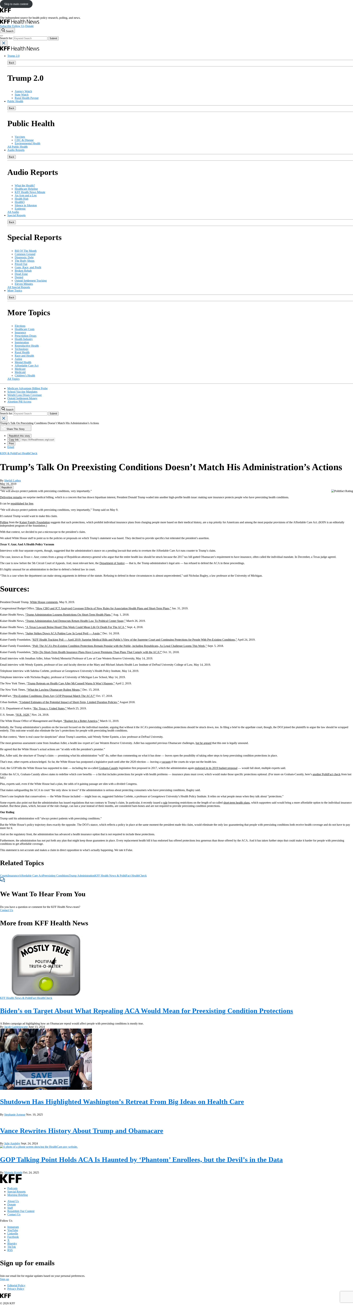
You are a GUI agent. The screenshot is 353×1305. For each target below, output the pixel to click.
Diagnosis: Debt (24, 257)
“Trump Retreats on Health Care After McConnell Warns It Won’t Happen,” (70, 683)
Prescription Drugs (25, 335)
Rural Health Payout (26, 98)
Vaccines (20, 136)
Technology (21, 349)
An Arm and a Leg (26, 195)
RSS (10, 1250)
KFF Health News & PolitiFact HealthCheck (121, 875)
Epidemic (20, 208)
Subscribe (5, 26)
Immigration (22, 342)
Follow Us (18, 26)
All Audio (13, 212)
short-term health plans (236, 802)
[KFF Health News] (19, 22)
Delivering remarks (11, 497)
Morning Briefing (17, 1194)
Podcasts (12, 1188)
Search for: (6, 38)
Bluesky (12, 1243)
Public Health (15, 101)
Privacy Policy (15, 1288)
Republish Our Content (20, 1211)
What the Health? (25, 185)
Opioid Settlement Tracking (31, 280)
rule (165, 802)
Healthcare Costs (24, 329)
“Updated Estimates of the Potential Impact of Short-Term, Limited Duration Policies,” (69, 702)
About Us (13, 1201)
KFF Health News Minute (30, 192)
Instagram (13, 1226)
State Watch (21, 94)
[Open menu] (1, 35)
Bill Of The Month (26, 250)
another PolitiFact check (326, 774)
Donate (29, 26)
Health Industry (24, 339)
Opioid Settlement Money (22, 398)
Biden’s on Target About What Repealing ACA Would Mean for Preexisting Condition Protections (146, 1011)
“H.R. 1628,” (23, 714)
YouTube (12, 1230)
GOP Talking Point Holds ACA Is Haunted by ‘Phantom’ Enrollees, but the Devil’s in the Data (141, 1159)
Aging (18, 359)
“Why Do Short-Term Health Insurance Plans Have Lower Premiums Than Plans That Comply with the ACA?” (97, 652)
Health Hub (21, 198)
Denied (19, 277)
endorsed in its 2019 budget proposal (216, 768)
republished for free (22, 503)
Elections (20, 325)
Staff (10, 1207)
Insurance (20, 332)
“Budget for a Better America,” (81, 720)
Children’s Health (25, 375)
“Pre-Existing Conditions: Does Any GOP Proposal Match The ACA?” (54, 695)
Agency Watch (23, 91)
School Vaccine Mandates (22, 391)
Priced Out (21, 264)
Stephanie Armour (14, 1114)
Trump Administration (82, 875)
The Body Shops (24, 260)
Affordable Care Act (26, 365)
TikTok (11, 1246)
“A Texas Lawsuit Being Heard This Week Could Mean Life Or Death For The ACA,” (75, 627)
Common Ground (25, 254)
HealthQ (20, 202)
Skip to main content (16, 4)
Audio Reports (15, 150)
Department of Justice (112, 563)
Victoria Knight (13, 1172)
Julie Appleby (12, 1143)
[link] (6, 487)
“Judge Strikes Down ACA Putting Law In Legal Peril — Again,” (63, 633)
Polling (4, 522)
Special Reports (16, 215)
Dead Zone (21, 274)
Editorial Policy (16, 1285)
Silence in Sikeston (26, 205)
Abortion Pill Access (19, 401)
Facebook (13, 1236)
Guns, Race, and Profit (28, 267)
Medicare (20, 368)
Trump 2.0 (13, 55)
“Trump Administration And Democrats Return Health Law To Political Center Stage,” (75, 620)
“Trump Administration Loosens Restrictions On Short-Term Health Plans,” (69, 614)
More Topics (14, 290)
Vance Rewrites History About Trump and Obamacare (81, 1130)
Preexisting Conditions (56, 875)
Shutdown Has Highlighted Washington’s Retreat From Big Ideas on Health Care (122, 1101)
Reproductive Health (27, 345)
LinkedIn (12, 1233)
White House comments (44, 602)
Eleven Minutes (24, 283)
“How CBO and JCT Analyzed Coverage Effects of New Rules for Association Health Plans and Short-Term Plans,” (103, 608)
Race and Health (24, 355)
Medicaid (20, 372)
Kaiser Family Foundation (34, 522)
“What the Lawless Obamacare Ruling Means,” (54, 689)
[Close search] (3, 43)
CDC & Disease (24, 140)
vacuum (166, 761)
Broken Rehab (23, 270)
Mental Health (23, 362)
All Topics (13, 378)
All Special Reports (18, 287)
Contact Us (6, 910)
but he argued (203, 743)
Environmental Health (27, 143)
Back (11, 62)
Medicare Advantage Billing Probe (27, 388)
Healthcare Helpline (26, 188)
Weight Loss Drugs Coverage (24, 395)
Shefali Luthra (12, 480)
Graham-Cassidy (108, 768)
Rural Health (22, 352)
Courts (4, 875)
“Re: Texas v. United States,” (50, 708)
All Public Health (17, 146)
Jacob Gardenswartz (16, 1026)
